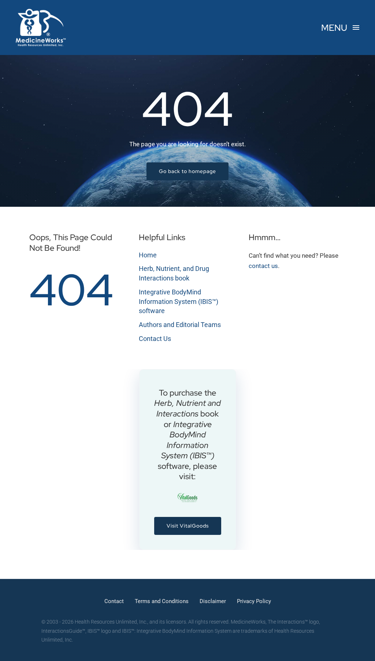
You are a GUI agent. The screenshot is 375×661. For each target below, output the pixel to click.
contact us (263, 265)
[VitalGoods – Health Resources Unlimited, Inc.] (188, 496)
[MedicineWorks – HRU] (41, 10)
